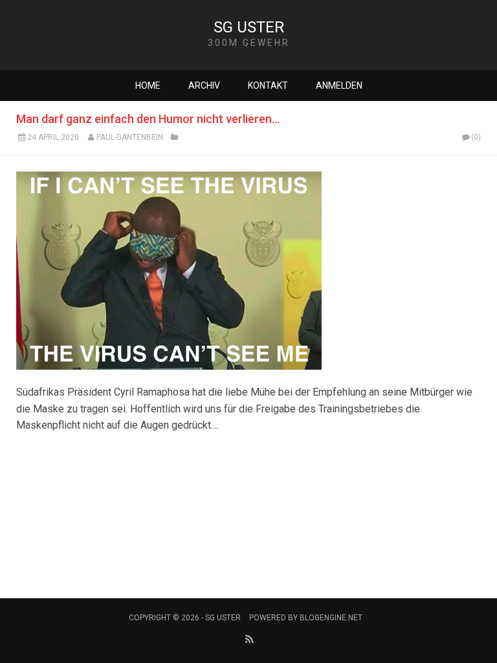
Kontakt (268, 85)
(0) (476, 137)
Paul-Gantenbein (129, 137)
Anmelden (339, 85)
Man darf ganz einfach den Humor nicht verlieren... (148, 119)
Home (147, 85)
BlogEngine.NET (331, 617)
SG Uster (249, 27)
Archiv (204, 85)
